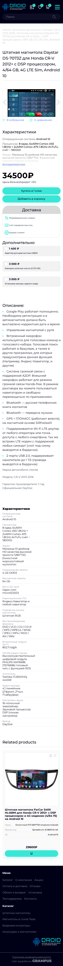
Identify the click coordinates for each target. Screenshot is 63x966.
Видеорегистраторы (16, 925)
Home (6, 29)
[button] (58, 102)
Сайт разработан (32, 961)
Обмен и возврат (14, 892)
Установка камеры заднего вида (21, 281)
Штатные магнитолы (27, 29)
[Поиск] (56, 17)
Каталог (7, 880)
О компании (23, 880)
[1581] (41, 120)
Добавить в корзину (31, 198)
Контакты (30, 898)
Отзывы (35, 886)
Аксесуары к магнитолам (19, 931)
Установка (35, 892)
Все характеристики (13, 164)
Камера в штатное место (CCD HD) (22, 266)
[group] (32, 103)
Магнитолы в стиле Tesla (18, 919)
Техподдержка (12, 898)
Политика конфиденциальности (31, 957)
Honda (47, 29)
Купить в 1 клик (31, 190)
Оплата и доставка (14, 886)
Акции (38, 880)
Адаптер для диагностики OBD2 (21, 250)
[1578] (51, 755)
